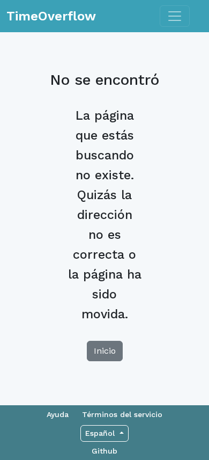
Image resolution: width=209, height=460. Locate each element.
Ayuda (58, 414)
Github (104, 451)
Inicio (105, 351)
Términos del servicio (122, 414)
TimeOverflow (51, 16)
